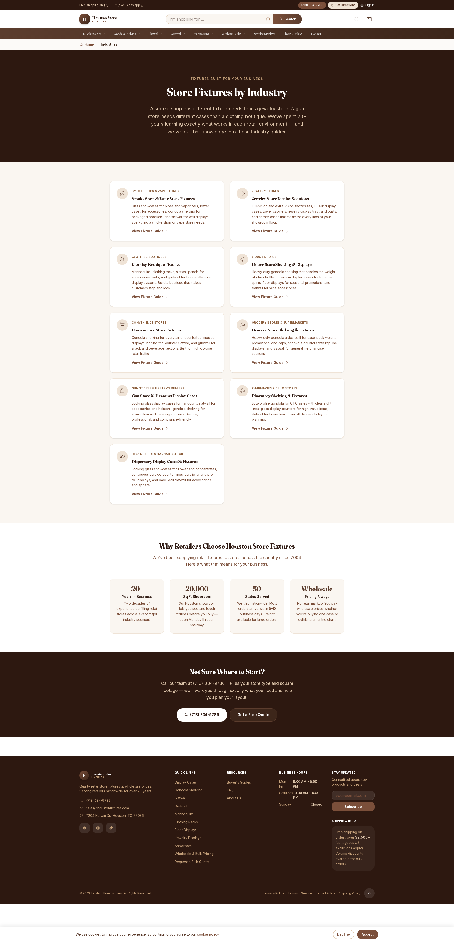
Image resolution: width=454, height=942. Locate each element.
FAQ (230, 790)
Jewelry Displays (264, 33)
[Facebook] (84, 828)
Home (89, 44)
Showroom (183, 846)
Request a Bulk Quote (192, 862)
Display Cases (92, 33)
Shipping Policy (349, 893)
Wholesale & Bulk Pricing (194, 854)
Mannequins (202, 33)
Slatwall (153, 33)
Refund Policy (325, 893)
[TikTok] (111, 828)
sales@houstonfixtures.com (107, 808)
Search (290, 19)
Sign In (370, 5)
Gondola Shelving (125, 33)
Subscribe (353, 807)
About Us (234, 798)
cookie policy (208, 934)
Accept (368, 934)
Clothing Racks (231, 33)
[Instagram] (98, 828)
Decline (343, 934)
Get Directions (345, 5)
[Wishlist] (356, 19)
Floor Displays (293, 33)
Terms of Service (300, 893)
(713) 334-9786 (312, 5)
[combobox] (219, 19)
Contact (316, 33)
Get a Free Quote (253, 714)
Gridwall (175, 33)
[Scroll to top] (369, 893)
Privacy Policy (274, 893)
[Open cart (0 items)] (369, 19)
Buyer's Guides (239, 782)
